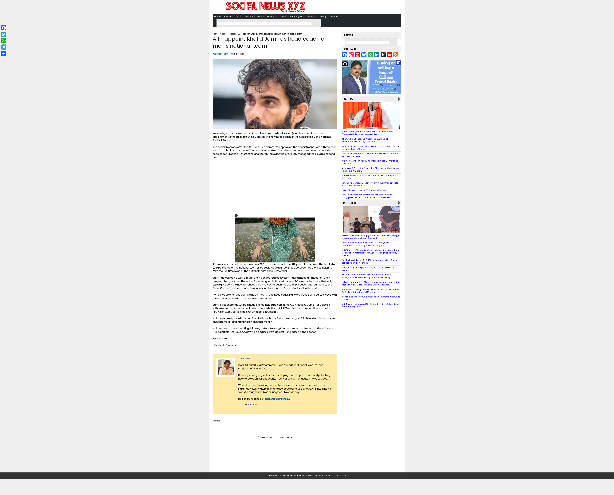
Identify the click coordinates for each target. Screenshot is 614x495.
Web (249, 404)
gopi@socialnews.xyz (277, 398)
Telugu (323, 16)
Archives (312, 16)
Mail (246, 404)
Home (217, 16)
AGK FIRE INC (291, 475)
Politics (227, 16)
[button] (236, 215)
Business (271, 16)
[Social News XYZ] (266, 11)
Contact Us (340, 475)
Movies (238, 16)
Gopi (226, 54)
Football (232, 33)
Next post (284, 437)
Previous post (266, 437)
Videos (260, 16)
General (335, 16)
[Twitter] (4, 34)
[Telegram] (4, 47)
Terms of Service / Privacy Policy (315, 475)
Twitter (254, 404)
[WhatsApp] (4, 40)
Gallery (249, 16)
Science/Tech (297, 16)
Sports (282, 16)
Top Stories (351, 203)
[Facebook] (4, 28)
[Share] (4, 53)
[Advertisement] (348, 7)
